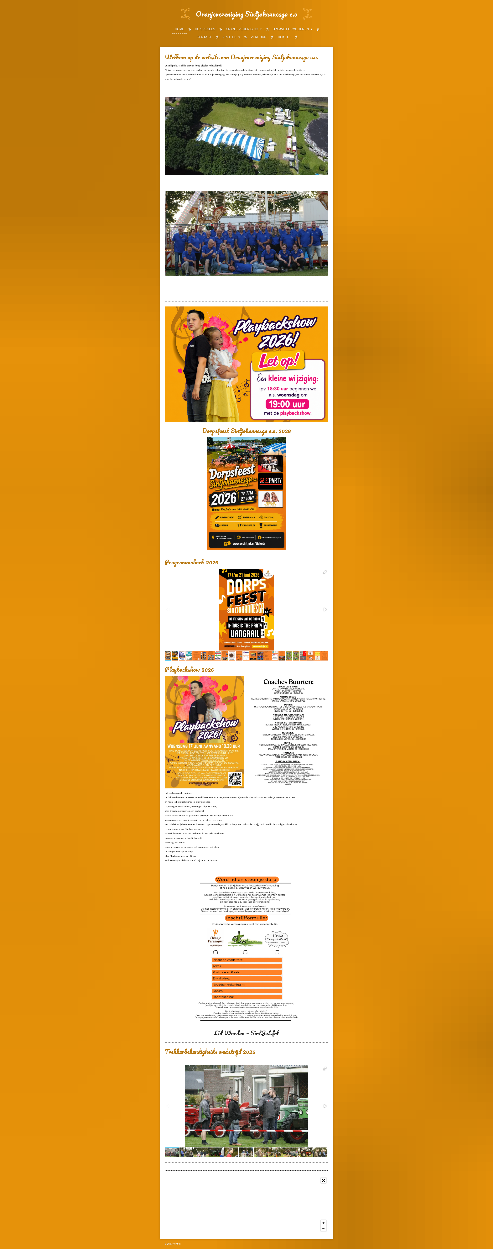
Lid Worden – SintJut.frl (246, 1033)
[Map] (246, 1204)
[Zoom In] (323, 1223)
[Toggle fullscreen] (323, 1180)
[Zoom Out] (323, 1228)
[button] (325, 572)
